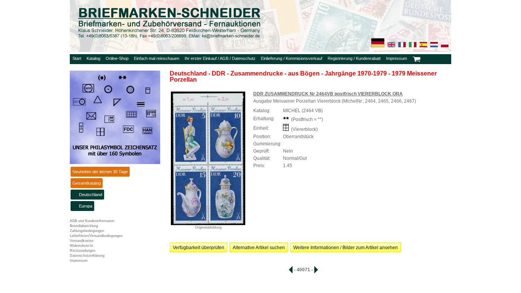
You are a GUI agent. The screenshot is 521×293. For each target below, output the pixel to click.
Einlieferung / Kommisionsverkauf (291, 58)
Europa (85, 206)
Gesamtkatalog (86, 183)
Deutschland (90, 194)
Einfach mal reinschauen (156, 58)
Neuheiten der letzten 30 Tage (100, 171)
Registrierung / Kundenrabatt (354, 58)
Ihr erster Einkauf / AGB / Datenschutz (220, 58)
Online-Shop (117, 58)
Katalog (93, 58)
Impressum (396, 58)
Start (76, 58)
